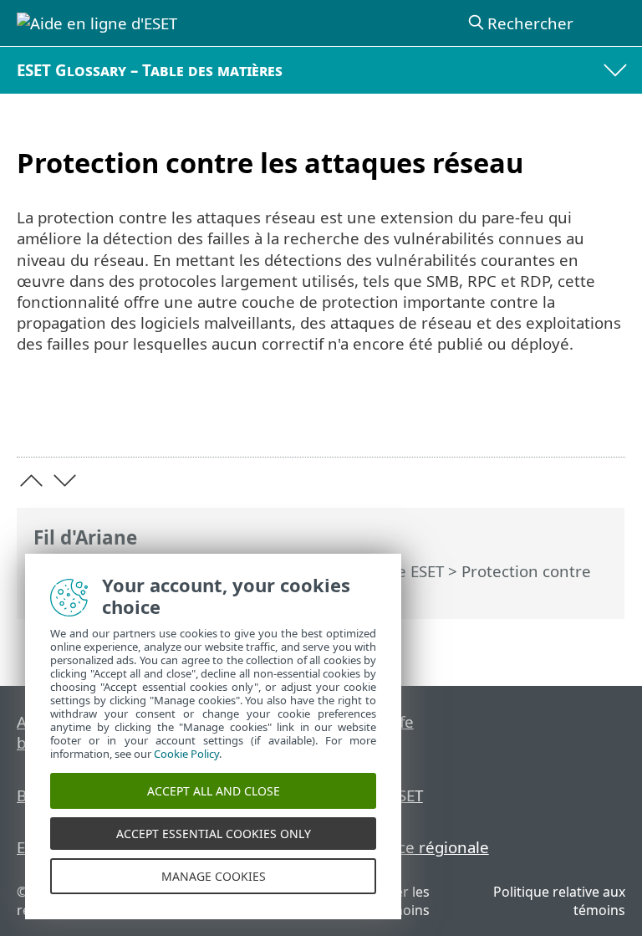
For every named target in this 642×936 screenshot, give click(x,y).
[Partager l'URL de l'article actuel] (518, 418)
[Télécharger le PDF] (561, 418)
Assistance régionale (413, 846)
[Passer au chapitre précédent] (31, 480)
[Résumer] (605, 418)
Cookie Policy (186, 753)
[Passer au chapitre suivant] (64, 480)
